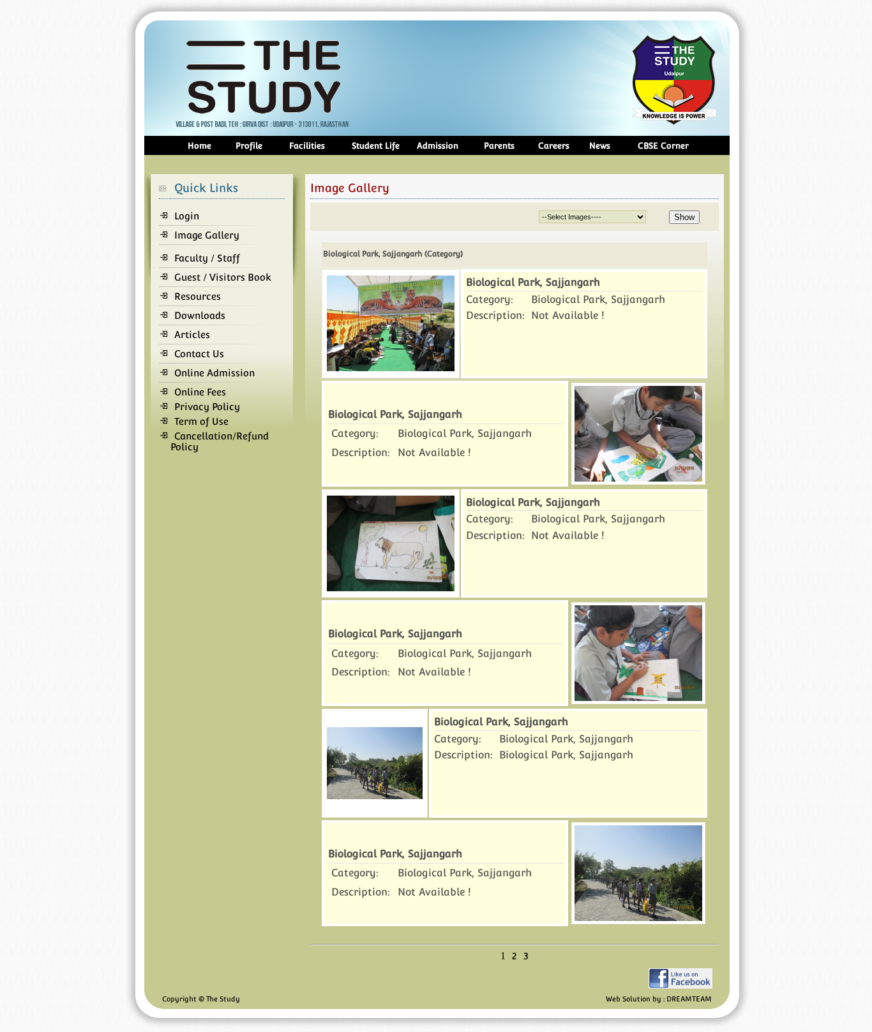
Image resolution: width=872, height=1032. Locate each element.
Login (186, 215)
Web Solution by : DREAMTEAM (659, 999)
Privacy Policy (207, 406)
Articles (192, 334)
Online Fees (200, 392)
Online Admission (214, 372)
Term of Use (201, 421)
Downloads (199, 315)
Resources (197, 296)
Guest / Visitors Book (222, 277)
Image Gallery (206, 235)
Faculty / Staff (207, 258)
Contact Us (199, 353)
